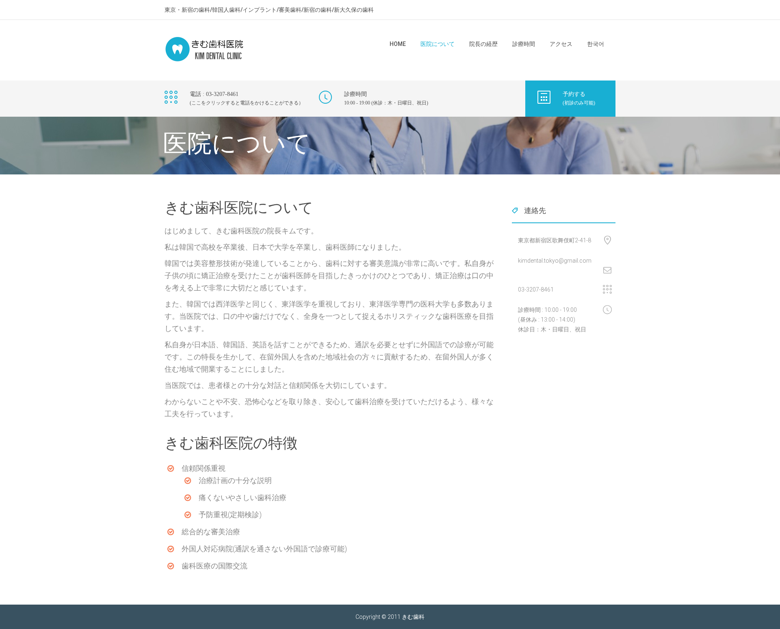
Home (398, 44)
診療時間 (523, 44)
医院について (437, 44)
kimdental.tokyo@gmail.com (555, 260)
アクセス (561, 44)
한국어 (595, 44)
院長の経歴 (483, 44)
